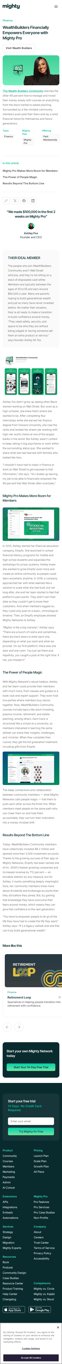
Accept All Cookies (31, 1357)
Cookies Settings (31, 1348)
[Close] (58, 1327)
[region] (31, 1343)
